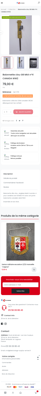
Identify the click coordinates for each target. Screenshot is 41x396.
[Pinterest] (22, 121)
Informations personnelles (11, 359)
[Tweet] (19, 121)
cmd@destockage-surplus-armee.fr (18, 351)
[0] (35, 393)
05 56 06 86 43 (15, 310)
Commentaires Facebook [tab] (13, 183)
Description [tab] (8, 174)
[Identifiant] (13, 393)
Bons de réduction (8, 374)
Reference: (7, 92)
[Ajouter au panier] (34, 269)
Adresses (5, 370)
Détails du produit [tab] (10, 178)
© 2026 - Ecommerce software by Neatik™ (20, 384)
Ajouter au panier (25, 112)
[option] (20, 35)
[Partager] (16, 121)
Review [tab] (6, 187)
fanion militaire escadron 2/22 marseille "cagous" (18, 265)
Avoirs (4, 366)
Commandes (6, 363)
